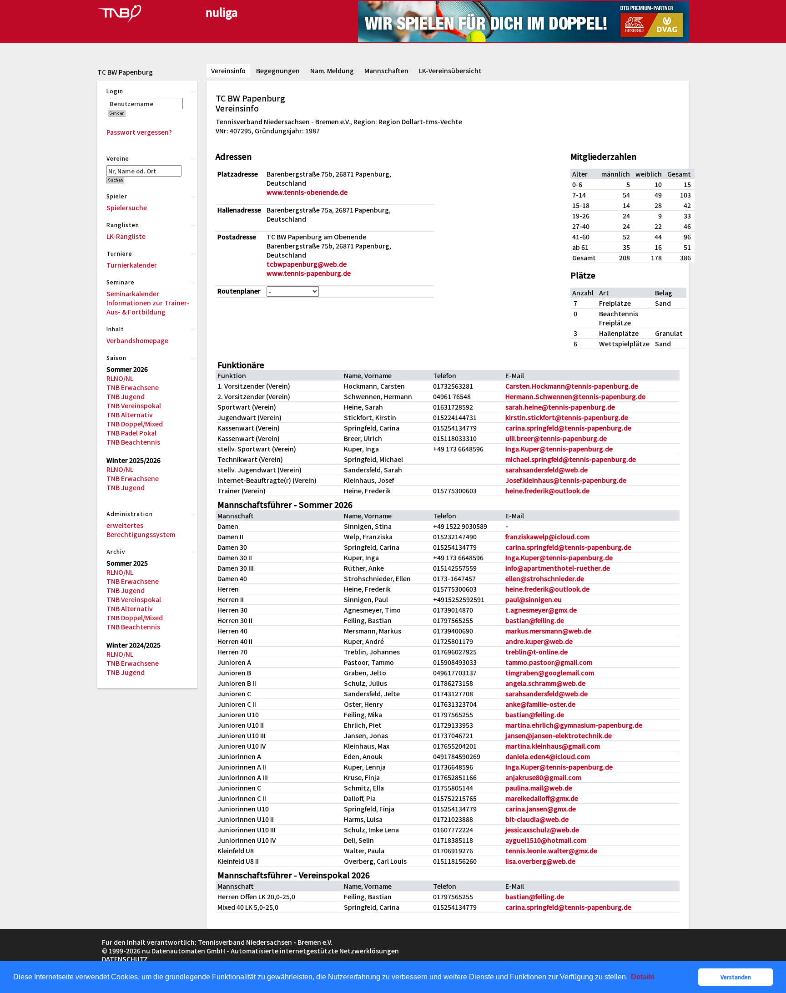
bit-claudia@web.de (537, 819)
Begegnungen (278, 70)
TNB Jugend (125, 396)
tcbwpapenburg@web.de (307, 264)
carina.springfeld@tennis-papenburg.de (568, 427)
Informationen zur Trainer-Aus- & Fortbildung (148, 307)
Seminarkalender (132, 293)
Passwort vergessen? (139, 132)
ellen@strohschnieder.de (544, 578)
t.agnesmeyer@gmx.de (541, 609)
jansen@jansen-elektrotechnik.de (558, 735)
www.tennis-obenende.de (307, 192)
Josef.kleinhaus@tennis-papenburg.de (565, 480)
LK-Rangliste (126, 236)
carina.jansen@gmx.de (540, 808)
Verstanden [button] (735, 977)
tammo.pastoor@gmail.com (548, 662)
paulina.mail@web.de (538, 787)
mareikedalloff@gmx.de (541, 798)
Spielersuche (126, 207)
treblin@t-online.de (536, 651)
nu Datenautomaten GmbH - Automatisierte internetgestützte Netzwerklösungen (270, 950)
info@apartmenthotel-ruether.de (557, 567)
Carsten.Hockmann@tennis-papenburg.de (571, 385)
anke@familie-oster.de (540, 704)
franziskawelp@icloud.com (547, 536)
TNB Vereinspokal (133, 405)
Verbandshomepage (137, 340)
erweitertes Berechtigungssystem (140, 530)
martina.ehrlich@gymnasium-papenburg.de (573, 725)
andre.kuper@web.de (539, 641)
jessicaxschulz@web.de (542, 829)
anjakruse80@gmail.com (543, 777)
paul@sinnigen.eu (533, 599)
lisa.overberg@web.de (540, 861)
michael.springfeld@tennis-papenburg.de (570, 459)
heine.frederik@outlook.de (547, 490)
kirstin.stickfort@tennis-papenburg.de (566, 417)
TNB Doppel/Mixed (134, 423)
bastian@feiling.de (534, 620)
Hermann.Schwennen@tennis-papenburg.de (575, 396)
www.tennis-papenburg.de (309, 273)
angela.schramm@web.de (545, 683)
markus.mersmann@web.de (548, 630)
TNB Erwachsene (132, 387)
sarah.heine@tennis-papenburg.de (560, 406)
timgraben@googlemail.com (549, 672)
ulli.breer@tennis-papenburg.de (556, 438)
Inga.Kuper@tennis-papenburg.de (559, 448)
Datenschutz (125, 958)
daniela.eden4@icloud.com (547, 756)
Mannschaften (386, 70)
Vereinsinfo (228, 70)
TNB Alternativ (129, 414)
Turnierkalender (131, 264)
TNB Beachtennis (133, 441)
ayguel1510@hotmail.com (545, 840)
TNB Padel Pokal (131, 432)
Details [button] (643, 977)
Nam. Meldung (332, 70)
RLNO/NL (119, 378)
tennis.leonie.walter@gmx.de (551, 850)
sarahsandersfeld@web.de (546, 469)
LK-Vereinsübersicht (450, 70)
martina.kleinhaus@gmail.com (552, 745)
